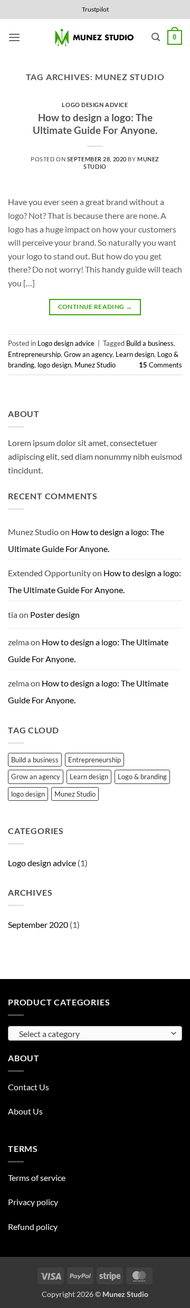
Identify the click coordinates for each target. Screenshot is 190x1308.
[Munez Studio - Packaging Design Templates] (95, 38)
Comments (160, 365)
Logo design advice (95, 104)
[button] (14, 37)
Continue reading (95, 307)
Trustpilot (95, 9)
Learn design (135, 354)
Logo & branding (142, 776)
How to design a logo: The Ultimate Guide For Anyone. (95, 124)
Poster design (55, 614)
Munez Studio (95, 365)
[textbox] (92, 1033)
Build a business (150, 343)
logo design (54, 365)
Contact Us (28, 1087)
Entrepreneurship (34, 354)
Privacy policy (33, 1202)
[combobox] (95, 1033)
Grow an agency (88, 354)
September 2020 (38, 924)
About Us (25, 1111)
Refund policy (33, 1227)
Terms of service (36, 1178)
